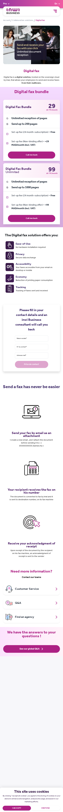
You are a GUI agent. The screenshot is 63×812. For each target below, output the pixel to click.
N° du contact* (22, 347)
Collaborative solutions (22, 20)
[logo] (13, 11)
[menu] (55, 11)
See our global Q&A (29, 649)
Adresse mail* (21, 355)
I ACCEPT (16, 808)
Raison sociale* (22, 338)
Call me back (31, 155)
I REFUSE (45, 808)
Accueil (6, 20)
